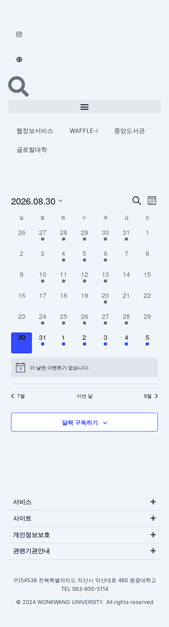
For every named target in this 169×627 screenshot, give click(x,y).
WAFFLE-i (84, 131)
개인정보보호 (31, 535)
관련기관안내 (31, 551)
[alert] (59, 367)
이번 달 (85, 395)
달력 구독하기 (80, 422)
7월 (21, 395)
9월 (148, 395)
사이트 (22, 518)
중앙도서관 (129, 131)
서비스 (22, 502)
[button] (84, 106)
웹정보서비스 (34, 131)
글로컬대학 (31, 149)
